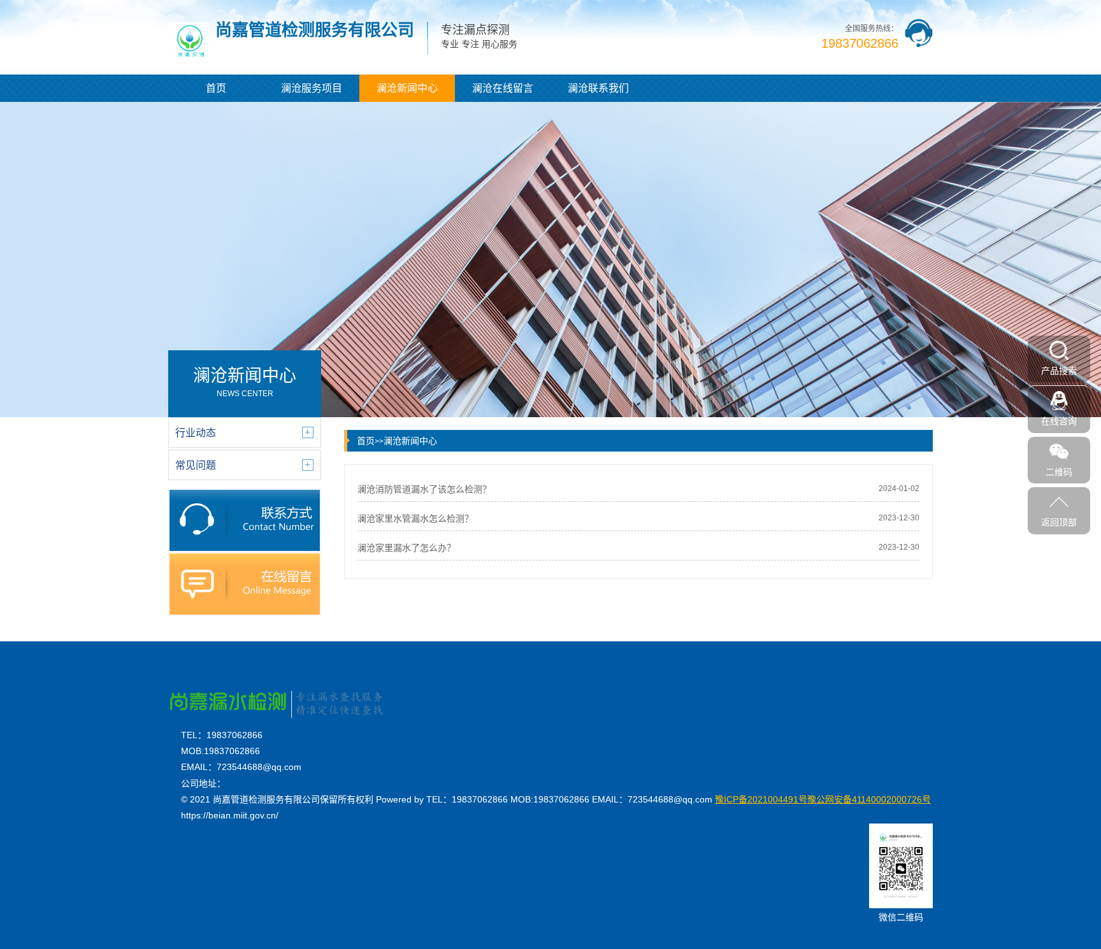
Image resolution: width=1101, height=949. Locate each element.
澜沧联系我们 (598, 88)
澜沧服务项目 (311, 88)
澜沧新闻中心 (407, 88)
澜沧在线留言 (502, 88)
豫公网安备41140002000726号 (823, 799)
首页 (216, 88)
